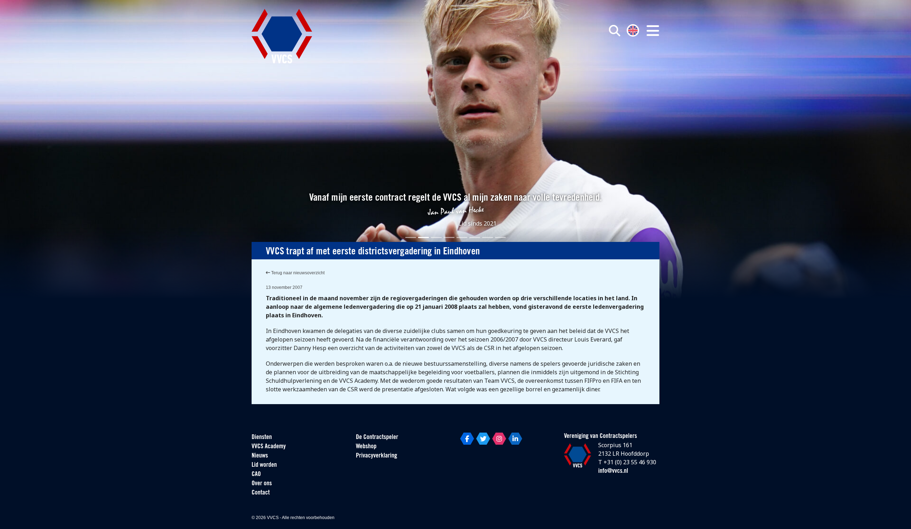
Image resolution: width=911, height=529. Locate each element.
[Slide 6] (474, 237)
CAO (256, 474)
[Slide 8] (500, 237)
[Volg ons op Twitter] (483, 439)
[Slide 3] (436, 237)
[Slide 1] (410, 237)
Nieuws (260, 456)
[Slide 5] (462, 237)
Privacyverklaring (376, 456)
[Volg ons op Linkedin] (515, 439)
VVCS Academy (269, 447)
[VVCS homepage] (282, 36)
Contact (261, 493)
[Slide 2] (423, 237)
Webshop (366, 447)
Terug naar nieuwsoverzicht (297, 272)
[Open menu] (652, 30)
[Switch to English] (632, 30)
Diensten (262, 437)
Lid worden (264, 465)
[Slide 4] (449, 237)
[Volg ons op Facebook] (467, 439)
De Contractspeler (377, 437)
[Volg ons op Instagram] (499, 439)
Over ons (262, 484)
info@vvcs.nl (613, 471)
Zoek (533, 63)
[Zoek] (615, 30)
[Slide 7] (487, 237)
